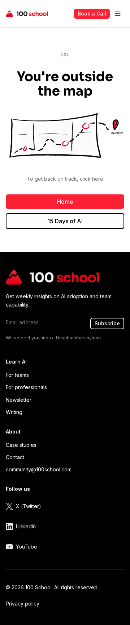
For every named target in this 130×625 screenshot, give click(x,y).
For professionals (26, 387)
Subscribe (107, 323)
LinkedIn (26, 526)
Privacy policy (22, 603)
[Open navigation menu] (117, 13)
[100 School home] (27, 14)
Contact (15, 457)
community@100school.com (39, 469)
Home (65, 201)
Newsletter (18, 400)
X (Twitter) (28, 506)
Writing (14, 412)
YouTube (26, 546)
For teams (17, 375)
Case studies (21, 445)
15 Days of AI (65, 221)
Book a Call (92, 13)
